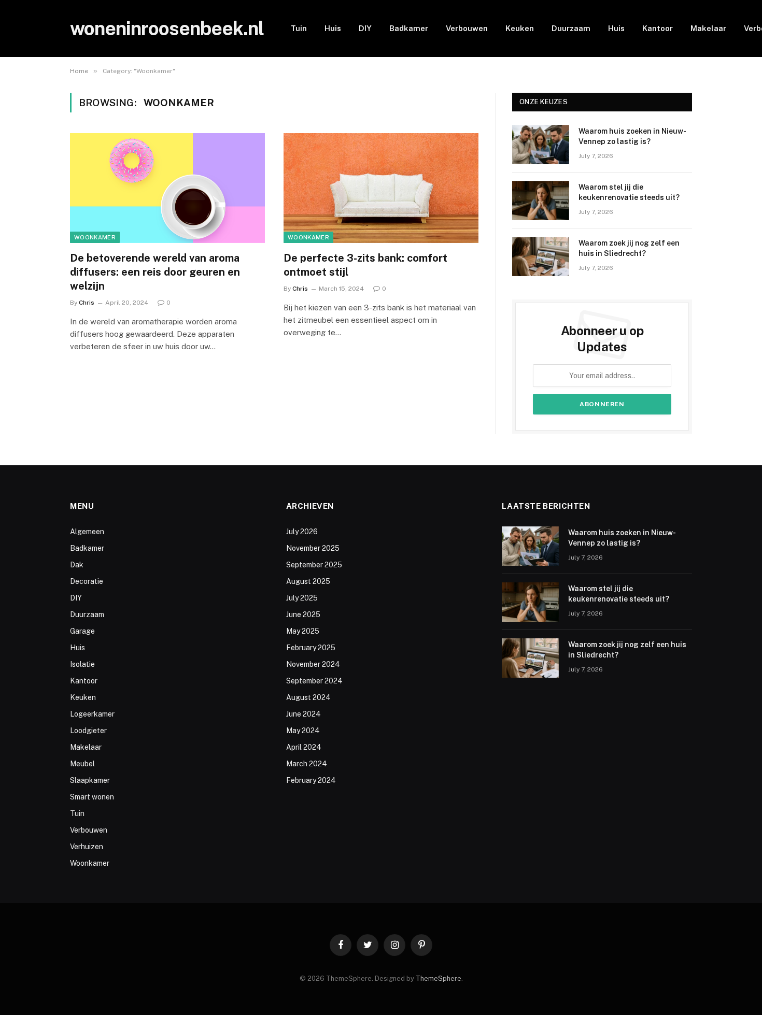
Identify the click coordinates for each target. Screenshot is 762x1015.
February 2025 (310, 648)
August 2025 (308, 581)
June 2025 (303, 614)
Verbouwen (467, 28)
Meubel (82, 764)
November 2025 (313, 548)
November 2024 (313, 664)
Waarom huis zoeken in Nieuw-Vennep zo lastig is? (632, 136)
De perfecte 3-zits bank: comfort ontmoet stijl (365, 265)
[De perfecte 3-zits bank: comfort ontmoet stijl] (381, 188)
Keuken (519, 28)
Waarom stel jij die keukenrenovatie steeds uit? (629, 192)
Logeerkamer (92, 714)
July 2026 (302, 531)
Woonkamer (95, 237)
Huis (332, 28)
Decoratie (86, 581)
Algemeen (87, 531)
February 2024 (311, 780)
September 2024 (314, 681)
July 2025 (302, 598)
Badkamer (408, 28)
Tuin (299, 28)
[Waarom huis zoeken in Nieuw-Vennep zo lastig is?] (540, 144)
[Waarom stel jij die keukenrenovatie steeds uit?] (540, 200)
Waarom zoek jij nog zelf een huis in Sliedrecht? (629, 248)
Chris (86, 302)
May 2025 (302, 631)
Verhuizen (86, 846)
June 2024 (303, 714)
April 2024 (303, 747)
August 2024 (308, 697)
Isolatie (82, 664)
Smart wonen (92, 797)
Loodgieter (88, 730)
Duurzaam (571, 28)
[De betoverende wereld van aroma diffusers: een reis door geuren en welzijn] (167, 188)
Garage (82, 631)
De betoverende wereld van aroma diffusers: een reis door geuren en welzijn (155, 272)
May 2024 (303, 730)
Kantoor (657, 28)
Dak (76, 565)
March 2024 (306, 764)
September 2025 (314, 565)
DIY (365, 28)
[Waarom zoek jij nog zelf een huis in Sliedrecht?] (540, 256)
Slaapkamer (90, 780)
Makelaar (708, 28)
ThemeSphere (438, 978)
